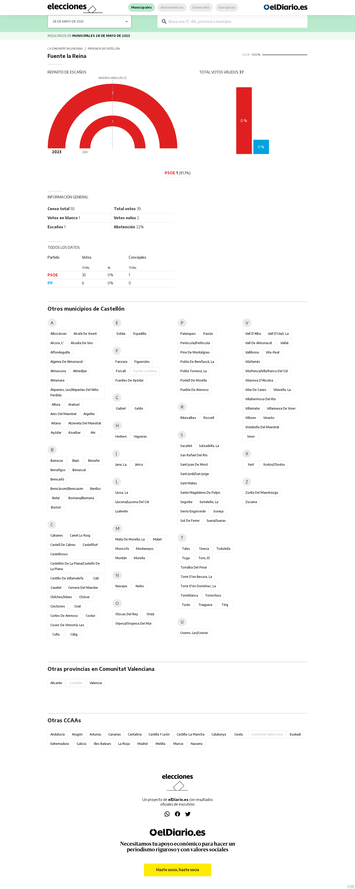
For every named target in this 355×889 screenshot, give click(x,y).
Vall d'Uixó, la (278, 334)
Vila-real (272, 352)
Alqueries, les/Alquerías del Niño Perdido (74, 392)
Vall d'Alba (253, 334)
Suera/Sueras (216, 521)
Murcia (178, 744)
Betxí (56, 498)
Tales (186, 549)
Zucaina (251, 502)
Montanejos (145, 549)
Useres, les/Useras (194, 633)
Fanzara (121, 362)
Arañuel (74, 404)
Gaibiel (121, 408)
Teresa (204, 549)
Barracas (56, 461)
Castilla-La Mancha (191, 734)
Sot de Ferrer (190, 521)
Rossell (208, 418)
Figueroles (142, 362)
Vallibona (252, 352)
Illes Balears (102, 744)
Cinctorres (57, 606)
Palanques (188, 334)
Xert (251, 464)
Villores (250, 418)
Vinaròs (268, 418)
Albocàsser (58, 334)
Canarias (114, 734)
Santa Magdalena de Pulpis (200, 492)
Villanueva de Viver (281, 408)
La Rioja (124, 744)
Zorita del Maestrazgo (261, 492)
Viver (251, 436)
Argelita (89, 414)
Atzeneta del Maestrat (84, 423)
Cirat (77, 606)
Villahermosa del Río (260, 399)
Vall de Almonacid (258, 343)
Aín (93, 433)
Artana (56, 423)
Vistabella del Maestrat (262, 427)
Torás (186, 605)
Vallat (284, 343)
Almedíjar (80, 371)
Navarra (196, 744)
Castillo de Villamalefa (66, 578)
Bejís (75, 461)
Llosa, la (121, 492)
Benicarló (57, 479)
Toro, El (204, 558)
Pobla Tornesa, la (193, 371)
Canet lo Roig (80, 535)
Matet (157, 539)
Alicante (56, 683)
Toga (186, 558)
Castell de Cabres (63, 545)
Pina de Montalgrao (195, 352)
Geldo (139, 408)
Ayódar (56, 433)
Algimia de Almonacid (66, 362)
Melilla (160, 744)
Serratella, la (209, 502)
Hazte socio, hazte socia (177, 869)
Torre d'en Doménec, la (198, 586)
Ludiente (121, 511)
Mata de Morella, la (130, 539)
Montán (121, 558)
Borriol (56, 507)
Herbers (121, 436)
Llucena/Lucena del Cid (132, 502)
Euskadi (295, 734)
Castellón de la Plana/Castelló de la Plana (75, 566)
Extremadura (59, 744)
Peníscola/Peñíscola (195, 343)
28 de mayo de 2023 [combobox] (68, 21)
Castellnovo (59, 554)
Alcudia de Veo (82, 343)
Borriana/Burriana (81, 498)
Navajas (121, 586)
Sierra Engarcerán (193, 511)
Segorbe (186, 502)
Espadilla (139, 334)
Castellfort (90, 545)
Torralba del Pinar (193, 567)
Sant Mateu (188, 483)
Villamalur (252, 408)
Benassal (79, 470)
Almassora (58, 371)
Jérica (139, 464)
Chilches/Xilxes (61, 597)
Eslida (121, 334)
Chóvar (84, 597)
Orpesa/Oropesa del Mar (133, 623)
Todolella (223, 549)
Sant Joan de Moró (194, 464)
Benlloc (95, 489)
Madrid (142, 744)
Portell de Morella (193, 380)
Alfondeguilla (60, 352)
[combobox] (236, 21)
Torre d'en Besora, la (196, 577)
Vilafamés (252, 362)
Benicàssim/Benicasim (66, 489)
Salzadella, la (209, 446)
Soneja (218, 511)
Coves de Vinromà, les (67, 625)
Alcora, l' (57, 343)
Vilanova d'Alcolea (259, 380)
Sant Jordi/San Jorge (194, 474)
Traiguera (205, 605)
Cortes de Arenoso (64, 616)
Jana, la (121, 464)
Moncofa (122, 549)
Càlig (73, 634)
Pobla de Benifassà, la (197, 362)
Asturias (95, 734)
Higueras (140, 436)
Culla (56, 634)
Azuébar (74, 433)
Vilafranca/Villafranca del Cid (266, 371)
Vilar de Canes (255, 390)
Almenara (57, 380)
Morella (139, 558)
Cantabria (135, 734)
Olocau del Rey (126, 614)
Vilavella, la (282, 390)
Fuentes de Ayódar (129, 380)
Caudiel (56, 588)
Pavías (208, 334)
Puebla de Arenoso (194, 390)
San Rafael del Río (194, 455)
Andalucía (57, 734)
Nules (140, 586)
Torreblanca (189, 595)
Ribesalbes (188, 418)
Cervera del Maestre (83, 588)
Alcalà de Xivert (85, 334)
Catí (96, 578)
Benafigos (57, 470)
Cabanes (56, 535)
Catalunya (219, 734)
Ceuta (238, 734)
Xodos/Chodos (274, 464)
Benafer (94, 461)
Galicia (81, 744)
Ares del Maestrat (63, 414)
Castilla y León (159, 734)
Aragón (77, 734)
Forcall (121, 371)
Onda (150, 614)
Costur (90, 616)
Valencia (96, 683)
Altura (56, 404)
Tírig (224, 605)
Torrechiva (213, 595)
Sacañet (186, 446)
